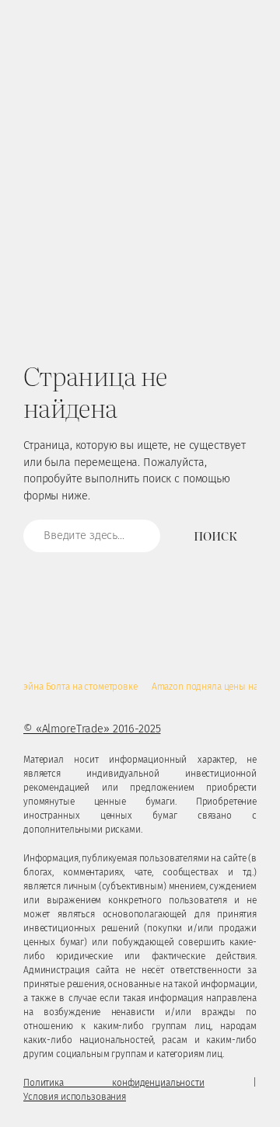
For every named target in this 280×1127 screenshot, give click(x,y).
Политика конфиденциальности (114, 1082)
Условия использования (74, 1096)
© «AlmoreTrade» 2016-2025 (91, 729)
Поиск (215, 535)
